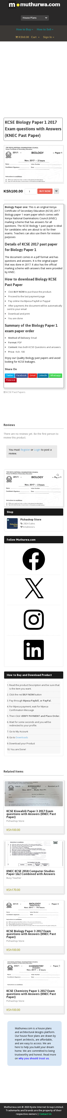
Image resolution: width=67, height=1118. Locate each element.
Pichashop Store (30, 519)
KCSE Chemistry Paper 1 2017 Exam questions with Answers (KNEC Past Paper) (31, 994)
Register (25, 449)
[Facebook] (34, 571)
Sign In (47, 37)
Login (37, 449)
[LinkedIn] (34, 662)
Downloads (22, 737)
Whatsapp (55, 375)
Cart (28, 37)
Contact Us (45, 1114)
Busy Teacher (13, 877)
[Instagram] (34, 632)
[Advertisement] (33, 84)
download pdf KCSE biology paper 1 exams (26, 409)
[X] (34, 601)
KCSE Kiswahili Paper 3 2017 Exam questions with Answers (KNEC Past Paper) (31, 814)
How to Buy (23, 29)
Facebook (21, 375)
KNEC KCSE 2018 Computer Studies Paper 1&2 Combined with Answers (30, 872)
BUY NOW (44, 191)
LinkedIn (43, 375)
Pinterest (10, 380)
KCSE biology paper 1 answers (20, 414)
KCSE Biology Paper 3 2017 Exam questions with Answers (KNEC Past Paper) (31, 934)
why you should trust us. (34, 1058)
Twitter (9, 375)
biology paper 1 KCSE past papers (22, 405)
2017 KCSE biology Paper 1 (18, 400)
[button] (57, 475)
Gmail (33, 375)
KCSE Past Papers (15, 392)
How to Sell (44, 29)
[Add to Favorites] (56, 191)
